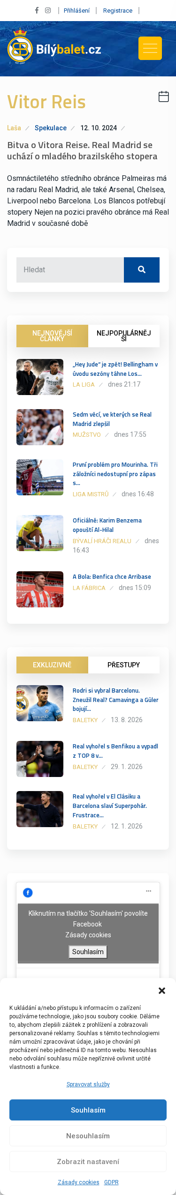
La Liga (84, 384)
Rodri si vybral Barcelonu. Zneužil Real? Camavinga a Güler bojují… (116, 700)
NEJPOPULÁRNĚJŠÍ (124, 336)
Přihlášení (77, 10)
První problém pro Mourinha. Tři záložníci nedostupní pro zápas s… (115, 474)
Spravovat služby (88, 1084)
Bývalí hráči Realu (102, 541)
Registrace (117, 10)
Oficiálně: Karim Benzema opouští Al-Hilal (107, 524)
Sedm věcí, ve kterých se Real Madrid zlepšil (112, 419)
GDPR (111, 1182)
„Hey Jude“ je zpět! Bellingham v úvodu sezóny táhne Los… (115, 368)
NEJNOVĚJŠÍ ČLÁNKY (52, 336)
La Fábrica (89, 587)
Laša (14, 128)
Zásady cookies (78, 1182)
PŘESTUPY (123, 665)
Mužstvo (87, 434)
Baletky (85, 720)
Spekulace (51, 128)
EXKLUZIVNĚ (52, 665)
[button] (162, 989)
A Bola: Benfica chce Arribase (112, 576)
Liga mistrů (90, 494)
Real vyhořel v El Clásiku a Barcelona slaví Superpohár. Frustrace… (110, 806)
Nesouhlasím (88, 1136)
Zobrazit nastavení (88, 1162)
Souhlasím (88, 1110)
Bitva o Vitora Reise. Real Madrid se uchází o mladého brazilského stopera (82, 150)
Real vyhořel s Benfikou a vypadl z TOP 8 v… (115, 750)
